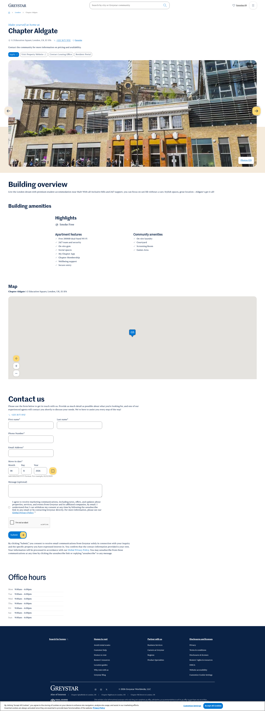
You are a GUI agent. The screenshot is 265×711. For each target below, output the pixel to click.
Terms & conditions (198, 650)
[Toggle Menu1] (253, 5)
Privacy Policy (99, 708)
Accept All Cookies (213, 706)
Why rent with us (101, 670)
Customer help (100, 650)
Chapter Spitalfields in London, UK (83, 695)
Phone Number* (16, 433)
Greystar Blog (100, 675)
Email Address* (16, 447)
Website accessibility (198, 670)
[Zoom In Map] (16, 366)
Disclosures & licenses (199, 655)
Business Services (155, 645)
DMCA (192, 665)
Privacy (193, 645)
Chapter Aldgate (32, 12)
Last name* (62, 419)
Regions (151, 655)
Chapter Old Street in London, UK (143, 695)
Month (11, 465)
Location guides (101, 665)
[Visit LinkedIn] (101, 689)
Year (36, 465)
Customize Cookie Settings (201, 675)
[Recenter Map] (16, 358)
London (18, 12)
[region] (132, 706)
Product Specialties (156, 660)
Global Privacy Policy (22, 512)
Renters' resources (102, 660)
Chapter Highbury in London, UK (113, 695)
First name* (14, 419)
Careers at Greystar (156, 650)
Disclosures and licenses (201, 639)
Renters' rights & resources (201, 660)
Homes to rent (101, 639)
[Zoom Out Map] (16, 373)
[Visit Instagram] (95, 689)
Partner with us (155, 639)
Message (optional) (17, 482)
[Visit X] (106, 689)
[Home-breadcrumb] (9, 12)
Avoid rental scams (102, 645)
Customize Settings (192, 706)
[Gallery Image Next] (256, 111)
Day (23, 465)
